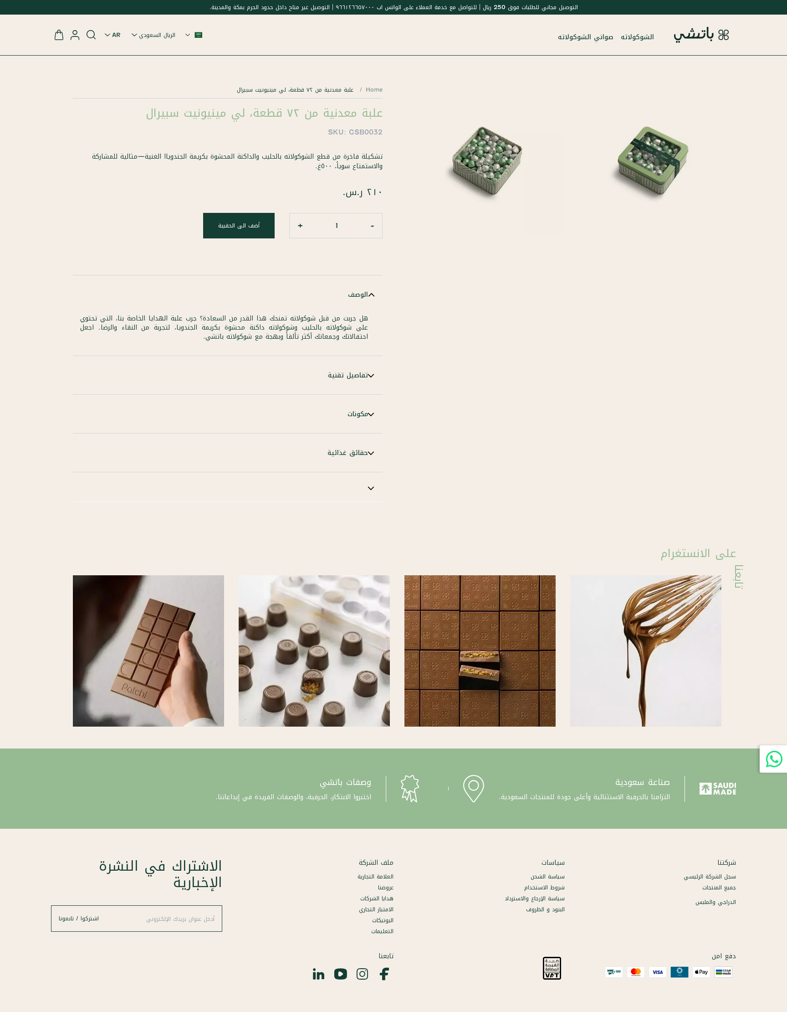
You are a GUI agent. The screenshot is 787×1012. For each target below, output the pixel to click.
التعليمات (382, 931)
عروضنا (386, 887)
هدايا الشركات (377, 898)
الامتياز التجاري (376, 909)
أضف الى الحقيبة (239, 225)
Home (374, 89)
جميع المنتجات (719, 887)
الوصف (358, 294)
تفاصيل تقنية (348, 375)
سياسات (553, 862)
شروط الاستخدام (544, 887)
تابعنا (386, 956)
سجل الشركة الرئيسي (710, 876)
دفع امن (724, 956)
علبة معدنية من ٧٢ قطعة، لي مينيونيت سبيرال (295, 89)
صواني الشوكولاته (585, 37)
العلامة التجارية (376, 876)
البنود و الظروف (545, 909)
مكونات (358, 414)
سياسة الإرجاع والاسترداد (535, 898)
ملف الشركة (376, 862)
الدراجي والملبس (715, 901)
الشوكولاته (637, 37)
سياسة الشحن (548, 876)
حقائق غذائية (347, 453)
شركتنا (726, 862)
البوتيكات (383, 920)
